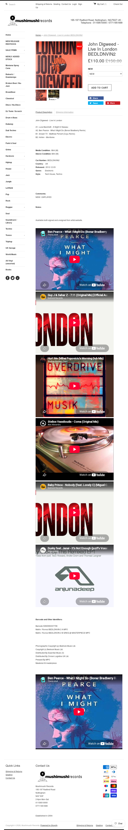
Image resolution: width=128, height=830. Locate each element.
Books (8, 269)
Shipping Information (65, 112)
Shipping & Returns (44, 4)
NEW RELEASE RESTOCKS (12, 42)
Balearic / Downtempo (11, 75)
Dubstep (9, 124)
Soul (8, 213)
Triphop (9, 241)
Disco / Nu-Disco (13, 104)
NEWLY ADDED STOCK (13, 58)
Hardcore (15, 155)
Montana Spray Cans (15, 67)
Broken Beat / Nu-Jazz (13, 84)
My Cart (102, 4)
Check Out (117, 4)
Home (8, 34)
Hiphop (9, 162)
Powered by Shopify (48, 825)
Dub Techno (11, 130)
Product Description (44, 112)
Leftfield (9, 187)
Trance (15, 235)
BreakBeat (10, 92)
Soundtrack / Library (11, 221)
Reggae (15, 207)
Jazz (8, 175)
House (15, 168)
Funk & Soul (11, 143)
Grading (56, 4)
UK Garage (10, 247)
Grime (8, 149)
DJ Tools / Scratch (14, 111)
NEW (90, 68)
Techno (9, 228)
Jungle (9, 181)
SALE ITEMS (15, 50)
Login (74, 4)
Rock (8, 200)
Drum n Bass (11, 117)
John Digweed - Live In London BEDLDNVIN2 (63, 35)
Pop (7, 194)
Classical (10, 98)
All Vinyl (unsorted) (10, 262)
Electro (9, 136)
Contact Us (66, 4)
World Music (11, 254)
